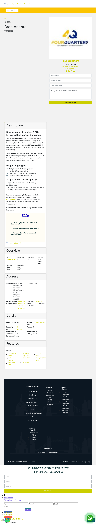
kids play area (11, 363)
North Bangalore (65, 398)
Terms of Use (75, 462)
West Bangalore (65, 407)
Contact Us (50, 395)
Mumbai (65, 410)
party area (26, 362)
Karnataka (21, 301)
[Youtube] (74, 71)
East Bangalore (65, 393)
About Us (49, 393)
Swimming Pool (12, 354)
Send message (70, 103)
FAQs (49, 397)
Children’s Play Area (25, 354)
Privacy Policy (86, 462)
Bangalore (38, 301)
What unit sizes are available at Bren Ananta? (24, 223)
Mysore (65, 413)
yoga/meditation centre (42, 359)
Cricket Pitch (38, 354)
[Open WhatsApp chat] (90, 518)
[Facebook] (66, 71)
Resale (34, 439)
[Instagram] (71, 71)
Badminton (26, 358)
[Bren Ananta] (70, 38)
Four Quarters (70, 60)
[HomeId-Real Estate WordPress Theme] (18, 4)
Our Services (50, 403)
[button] (25, 223)
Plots (34, 437)
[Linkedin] (69, 71)
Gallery (49, 400)
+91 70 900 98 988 (70, 69)
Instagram (9, 515)
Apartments (11, 259)
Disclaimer (66, 462)
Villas (34, 435)
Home (50, 390)
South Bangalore (65, 402)
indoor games (10, 359)
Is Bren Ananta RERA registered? (26, 228)
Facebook (8, 512)
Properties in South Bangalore (21, 306)
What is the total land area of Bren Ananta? (23, 233)
